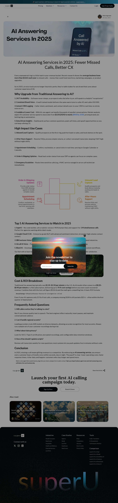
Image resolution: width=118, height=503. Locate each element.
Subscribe (71, 266)
